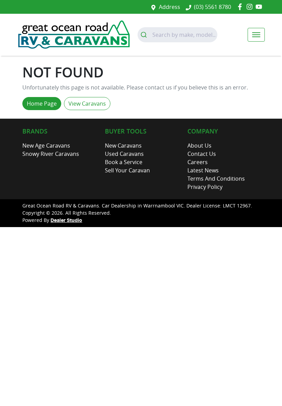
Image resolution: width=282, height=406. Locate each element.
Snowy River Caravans (50, 154)
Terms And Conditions (216, 178)
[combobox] (177, 34)
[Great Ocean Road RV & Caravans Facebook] (241, 6)
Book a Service (123, 162)
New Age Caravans (46, 145)
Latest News (203, 170)
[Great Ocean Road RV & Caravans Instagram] (251, 6)
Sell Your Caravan (127, 170)
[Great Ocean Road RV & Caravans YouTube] (260, 6)
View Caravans (87, 103)
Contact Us (201, 154)
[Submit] (145, 34)
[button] (256, 35)
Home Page (42, 103)
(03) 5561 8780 (212, 7)
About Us (199, 145)
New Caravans (123, 145)
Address (169, 7)
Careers (197, 162)
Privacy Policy (205, 187)
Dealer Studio (66, 220)
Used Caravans (124, 154)
